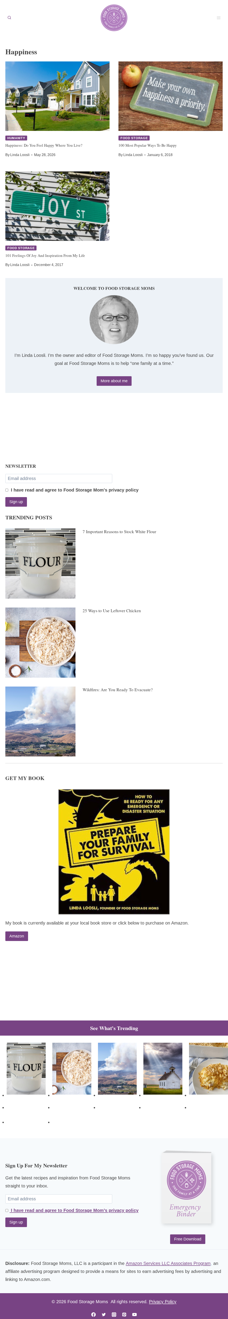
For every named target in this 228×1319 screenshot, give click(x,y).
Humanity (16, 138)
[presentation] (57, 96)
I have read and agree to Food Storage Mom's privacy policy (74, 490)
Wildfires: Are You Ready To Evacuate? (118, 689)
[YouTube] (134, 1314)
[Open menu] (218, 17)
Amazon (16, 936)
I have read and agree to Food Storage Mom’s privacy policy (74, 1210)
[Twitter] (103, 1314)
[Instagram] (114, 1314)
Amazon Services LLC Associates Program (168, 1263)
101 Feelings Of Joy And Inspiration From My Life (45, 255)
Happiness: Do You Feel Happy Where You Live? (43, 145)
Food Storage (134, 138)
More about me (114, 381)
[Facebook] (93, 1314)
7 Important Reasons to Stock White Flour (119, 531)
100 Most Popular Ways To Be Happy (147, 145)
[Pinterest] (124, 1314)
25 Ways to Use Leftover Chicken (112, 610)
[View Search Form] (9, 18)
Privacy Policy (162, 1301)
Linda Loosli (20, 155)
